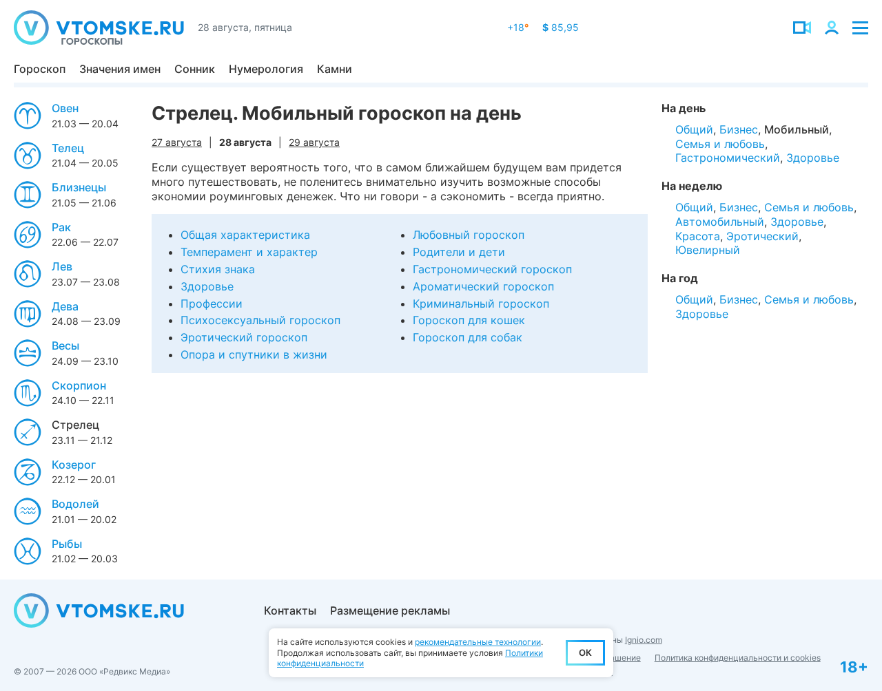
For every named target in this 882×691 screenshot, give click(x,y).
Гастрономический (727, 157)
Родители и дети (459, 252)
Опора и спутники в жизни (254, 354)
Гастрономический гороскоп (492, 269)
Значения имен (120, 69)
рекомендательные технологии (478, 642)
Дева (65, 306)
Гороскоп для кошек (469, 320)
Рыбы (67, 544)
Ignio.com (643, 640)
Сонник (194, 69)
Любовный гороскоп (468, 235)
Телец (68, 148)
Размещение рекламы (390, 610)
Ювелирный (707, 250)
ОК (585, 652)
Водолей (75, 504)
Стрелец (75, 425)
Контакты (290, 610)
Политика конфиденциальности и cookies (738, 657)
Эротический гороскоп (244, 337)
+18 (518, 27)
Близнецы (79, 187)
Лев (62, 266)
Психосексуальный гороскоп (260, 320)
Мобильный (796, 129)
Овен (65, 108)
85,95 (560, 27)
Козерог (74, 464)
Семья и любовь (720, 144)
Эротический (762, 236)
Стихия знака (218, 269)
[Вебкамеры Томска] (802, 27)
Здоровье (207, 286)
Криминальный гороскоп (481, 303)
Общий (694, 129)
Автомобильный (719, 221)
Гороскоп (39, 69)
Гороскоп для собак (467, 337)
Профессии (212, 303)
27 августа (177, 142)
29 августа (314, 142)
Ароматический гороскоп (483, 286)
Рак (61, 227)
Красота (697, 236)
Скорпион (79, 385)
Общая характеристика (245, 235)
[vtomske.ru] (99, 27)
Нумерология (266, 69)
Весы (65, 345)
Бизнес (738, 129)
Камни (334, 69)
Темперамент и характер (249, 252)
